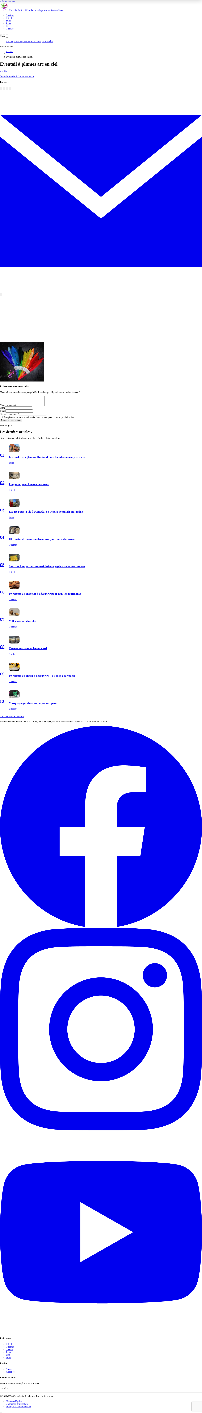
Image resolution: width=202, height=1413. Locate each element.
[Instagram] (101, 1129)
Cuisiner (18, 41)
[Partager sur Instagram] (4, 88)
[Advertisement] (101, 319)
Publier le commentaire (11, 420)
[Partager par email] (101, 291)
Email (2, 411)
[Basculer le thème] (4, 34)
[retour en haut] (1, 1412)
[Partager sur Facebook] (1, 88)
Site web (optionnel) (9, 414)
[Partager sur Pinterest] (7, 88)
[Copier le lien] (1, 294)
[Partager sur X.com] (10, 88)
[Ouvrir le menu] (7, 34)
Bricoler (9, 41)
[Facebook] (101, 926)
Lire (44, 41)
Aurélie (3, 71)
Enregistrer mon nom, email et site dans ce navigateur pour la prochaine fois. (39, 417)
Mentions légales (14, 1401)
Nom (2, 408)
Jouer (38, 41)
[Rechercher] (1, 34)
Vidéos (49, 41)
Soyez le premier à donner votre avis (17, 76)
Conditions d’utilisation (17, 1404)
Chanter (26, 41)
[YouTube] (101, 1332)
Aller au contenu (8, 1)
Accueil (9, 51)
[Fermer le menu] (7, 37)
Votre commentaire (9, 405)
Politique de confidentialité (18, 1406)
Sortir (33, 41)
